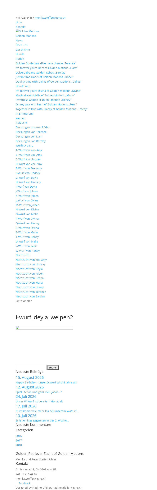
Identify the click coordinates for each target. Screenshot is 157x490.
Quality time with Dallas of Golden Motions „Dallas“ (48, 81)
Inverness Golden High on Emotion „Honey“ (43, 100)
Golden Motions (26, 36)
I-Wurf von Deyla (26, 186)
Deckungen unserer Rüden (33, 127)
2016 (19, 436)
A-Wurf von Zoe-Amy (29, 150)
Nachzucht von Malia (29, 282)
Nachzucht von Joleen (29, 273)
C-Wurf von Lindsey (28, 159)
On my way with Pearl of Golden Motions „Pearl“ (46, 104)
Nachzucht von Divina (30, 278)
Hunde (20, 54)
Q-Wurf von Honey (27, 223)
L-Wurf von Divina (27, 200)
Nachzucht (22, 255)
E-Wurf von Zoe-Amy (29, 168)
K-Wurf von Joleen (27, 196)
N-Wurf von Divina (27, 209)
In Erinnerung (25, 113)
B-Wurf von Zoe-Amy (29, 154)
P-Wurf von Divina (27, 218)
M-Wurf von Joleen (27, 205)
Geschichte (23, 49)
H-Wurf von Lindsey (28, 182)
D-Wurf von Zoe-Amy (29, 164)
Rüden (20, 58)
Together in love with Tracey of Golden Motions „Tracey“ (51, 109)
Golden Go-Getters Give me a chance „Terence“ (46, 63)
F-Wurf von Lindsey (28, 173)
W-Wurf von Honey (28, 250)
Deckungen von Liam (29, 136)
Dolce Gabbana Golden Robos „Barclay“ (41, 72)
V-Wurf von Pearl (26, 246)
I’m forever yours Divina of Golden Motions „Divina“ (48, 91)
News (19, 40)
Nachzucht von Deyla (29, 269)
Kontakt (20, 27)
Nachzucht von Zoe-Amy (31, 260)
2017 (19, 440)
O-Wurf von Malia (27, 214)
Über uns (22, 45)
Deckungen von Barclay (31, 141)
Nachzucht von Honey (30, 287)
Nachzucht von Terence (31, 292)
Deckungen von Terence (31, 132)
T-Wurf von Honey (27, 237)
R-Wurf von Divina (27, 228)
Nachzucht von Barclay (30, 296)
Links (19, 22)
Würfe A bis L (24, 145)
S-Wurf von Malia (27, 232)
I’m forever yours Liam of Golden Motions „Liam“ (46, 68)
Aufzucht (21, 122)
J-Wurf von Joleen (27, 191)
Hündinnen (23, 86)
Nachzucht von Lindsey (30, 264)
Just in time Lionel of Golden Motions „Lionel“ (45, 77)
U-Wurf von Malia (27, 241)
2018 (19, 445)
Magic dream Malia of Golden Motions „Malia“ (45, 95)
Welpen (20, 118)
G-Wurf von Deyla (27, 177)
